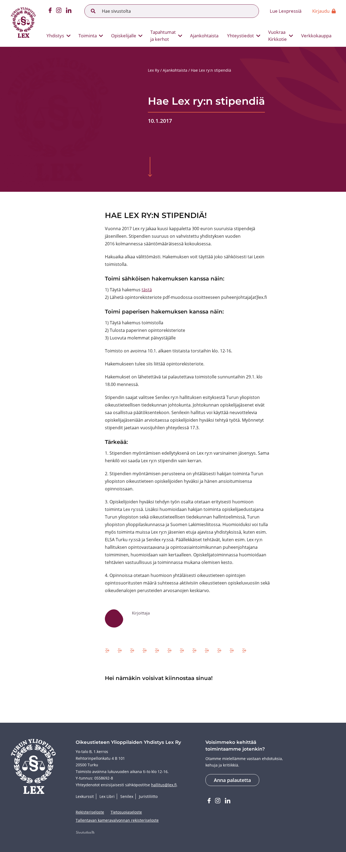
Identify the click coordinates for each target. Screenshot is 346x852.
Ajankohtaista (204, 35)
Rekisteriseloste (90, 812)
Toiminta (87, 35)
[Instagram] (59, 11)
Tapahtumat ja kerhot (163, 35)
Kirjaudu (321, 11)
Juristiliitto (148, 796)
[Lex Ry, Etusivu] (23, 23)
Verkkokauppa (316, 35)
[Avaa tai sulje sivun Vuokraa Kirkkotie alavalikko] (291, 36)
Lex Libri (107, 796)
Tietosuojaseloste (126, 812)
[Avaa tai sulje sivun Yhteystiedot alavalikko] (258, 36)
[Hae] (93, 11)
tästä (147, 290)
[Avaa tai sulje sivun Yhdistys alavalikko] (68, 36)
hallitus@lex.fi (164, 784)
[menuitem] (56, 36)
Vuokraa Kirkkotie (277, 35)
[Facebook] (50, 11)
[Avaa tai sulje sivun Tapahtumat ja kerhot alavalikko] (180, 36)
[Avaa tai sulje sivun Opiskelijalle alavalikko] (140, 36)
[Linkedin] (69, 11)
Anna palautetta (232, 780)
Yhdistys (55, 35)
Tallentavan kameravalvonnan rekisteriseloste (117, 820)
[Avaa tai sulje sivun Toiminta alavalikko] (101, 36)
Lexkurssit (85, 796)
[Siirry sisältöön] (150, 167)
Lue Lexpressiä (285, 11)
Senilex (126, 796)
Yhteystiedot (240, 35)
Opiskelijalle (123, 35)
